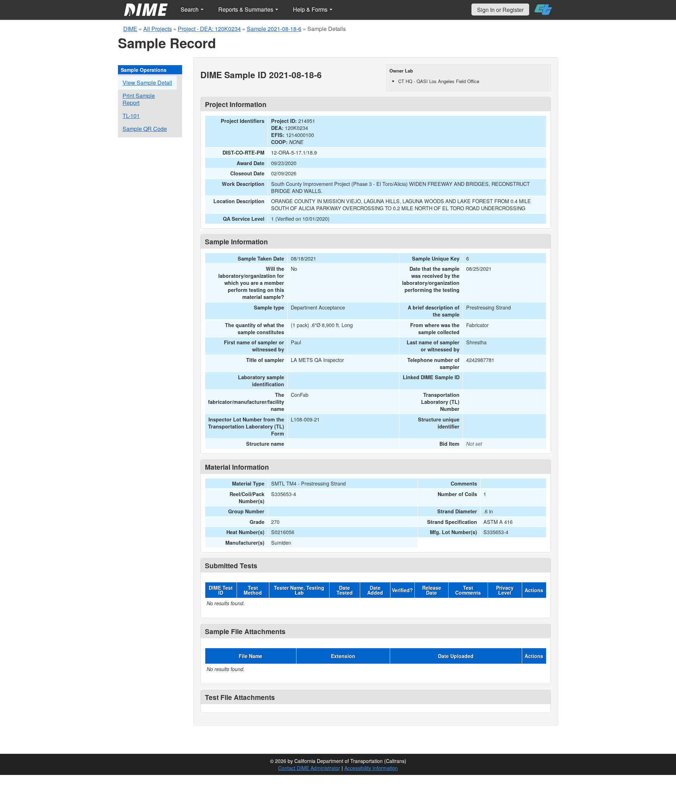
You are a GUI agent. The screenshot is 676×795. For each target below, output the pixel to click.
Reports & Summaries (246, 9)
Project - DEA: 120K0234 (209, 29)
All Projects (157, 29)
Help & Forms (311, 9)
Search (190, 9)
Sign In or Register (500, 10)
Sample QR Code (145, 129)
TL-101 (131, 116)
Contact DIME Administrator (309, 767)
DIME (130, 29)
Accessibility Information (371, 767)
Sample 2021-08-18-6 (274, 29)
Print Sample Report (139, 99)
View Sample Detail (147, 83)
